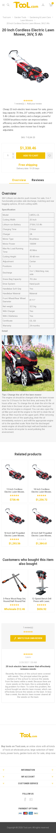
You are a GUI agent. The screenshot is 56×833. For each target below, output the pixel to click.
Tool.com (20, 746)
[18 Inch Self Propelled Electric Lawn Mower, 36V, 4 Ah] (14, 517)
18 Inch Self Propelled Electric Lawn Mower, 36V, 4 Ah (14, 535)
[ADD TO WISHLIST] (49, 155)
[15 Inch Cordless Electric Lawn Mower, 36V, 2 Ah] (14, 473)
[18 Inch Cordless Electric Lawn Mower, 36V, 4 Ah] (41, 473)
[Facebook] (25, 799)
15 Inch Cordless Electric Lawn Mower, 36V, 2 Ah (14, 492)
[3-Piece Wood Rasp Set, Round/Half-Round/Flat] (14, 582)
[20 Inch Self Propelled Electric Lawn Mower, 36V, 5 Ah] (41, 517)
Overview (19, 180)
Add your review (34, 104)
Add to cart (30, 155)
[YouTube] (31, 799)
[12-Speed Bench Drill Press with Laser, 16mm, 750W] (41, 582)
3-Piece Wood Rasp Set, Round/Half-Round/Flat (14, 600)
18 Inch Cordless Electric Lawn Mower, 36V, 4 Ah (41, 492)
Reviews (38, 180)
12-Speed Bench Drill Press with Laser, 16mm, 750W (41, 601)
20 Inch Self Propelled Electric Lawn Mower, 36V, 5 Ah (41, 535)
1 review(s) (19, 104)
